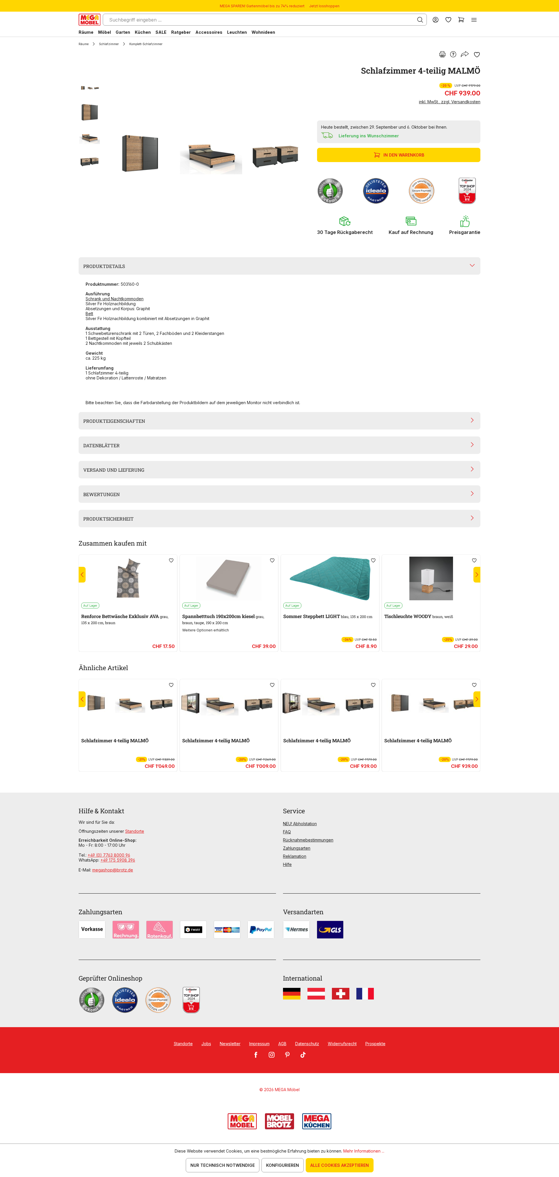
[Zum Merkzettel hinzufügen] (476, 54)
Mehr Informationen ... (363, 1150)
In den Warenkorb (403, 154)
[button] (345, 225)
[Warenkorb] (461, 20)
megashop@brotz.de (112, 869)
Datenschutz (307, 1043)
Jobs (206, 1043)
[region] (194, 153)
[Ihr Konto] (435, 20)
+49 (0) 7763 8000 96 (109, 855)
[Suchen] (420, 19)
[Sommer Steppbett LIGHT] (330, 578)
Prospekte (375, 1043)
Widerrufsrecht (342, 1043)
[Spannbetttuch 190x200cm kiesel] (229, 578)
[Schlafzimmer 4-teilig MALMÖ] (205, 153)
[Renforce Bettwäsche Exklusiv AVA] (128, 578)
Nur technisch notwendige (222, 1165)
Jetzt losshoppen (324, 6)
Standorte (134, 831)
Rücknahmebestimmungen (308, 839)
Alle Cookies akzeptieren (339, 1165)
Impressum (259, 1043)
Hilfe (287, 864)
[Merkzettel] (448, 20)
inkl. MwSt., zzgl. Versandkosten (449, 101)
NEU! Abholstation (300, 823)
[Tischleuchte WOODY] (431, 578)
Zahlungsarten (296, 848)
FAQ (287, 831)
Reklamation (294, 856)
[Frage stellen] (453, 54)
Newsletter (230, 1043)
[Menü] (474, 20)
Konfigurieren (282, 1165)
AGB (282, 1043)
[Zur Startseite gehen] (89, 20)
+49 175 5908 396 (117, 860)
